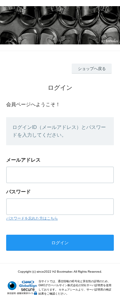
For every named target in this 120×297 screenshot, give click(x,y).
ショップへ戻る (92, 68)
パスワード (18, 191)
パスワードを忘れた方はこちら (32, 218)
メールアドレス (23, 160)
